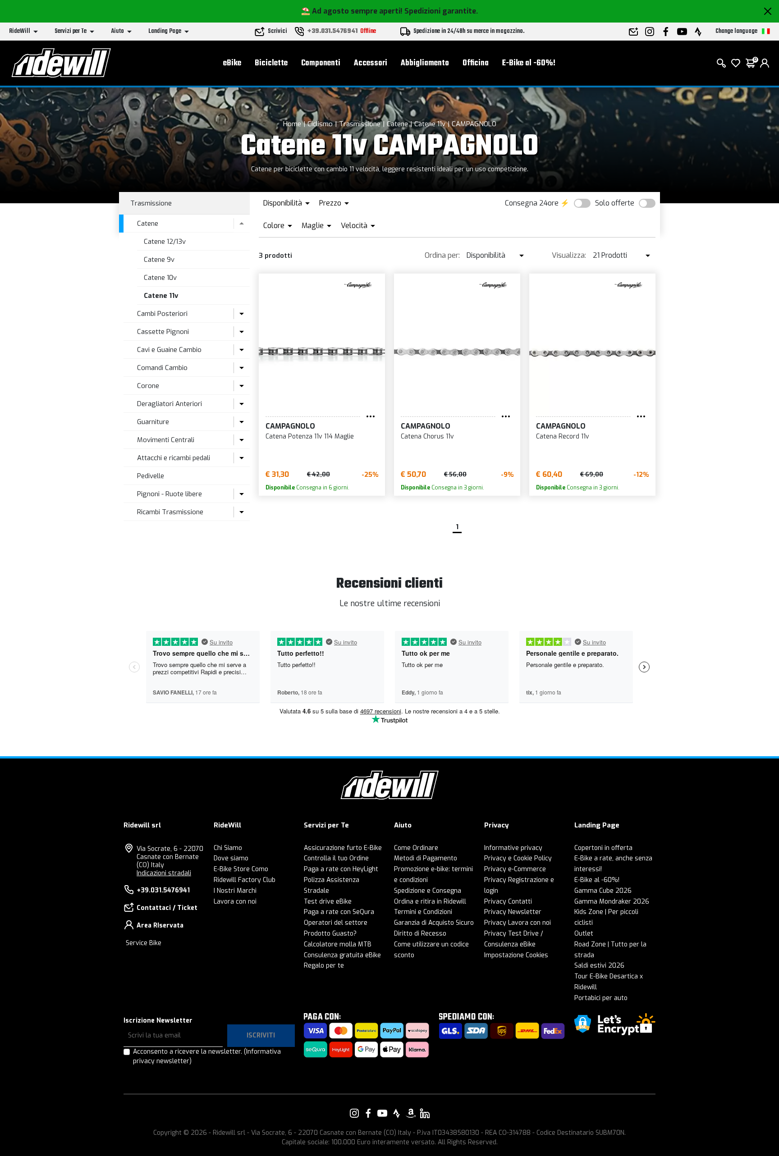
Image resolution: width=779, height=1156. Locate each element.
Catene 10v (160, 277)
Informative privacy (513, 848)
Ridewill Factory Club (244, 880)
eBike (232, 63)
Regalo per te (324, 965)
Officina (476, 63)
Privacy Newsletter (512, 912)
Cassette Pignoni (163, 331)
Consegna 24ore (532, 203)
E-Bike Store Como (241, 869)
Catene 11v (429, 123)
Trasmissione (359, 123)
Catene (397, 123)
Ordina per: (442, 255)
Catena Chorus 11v (427, 436)
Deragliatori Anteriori (169, 403)
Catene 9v (159, 259)
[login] (764, 63)
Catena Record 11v (562, 436)
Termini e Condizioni (423, 912)
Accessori (370, 63)
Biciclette (271, 63)
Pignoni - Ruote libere (169, 493)
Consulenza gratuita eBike (342, 955)
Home (292, 123)
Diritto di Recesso (420, 933)
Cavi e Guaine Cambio (169, 349)
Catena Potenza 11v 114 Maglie (310, 436)
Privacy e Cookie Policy (518, 858)
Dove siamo (231, 858)
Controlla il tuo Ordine (336, 858)
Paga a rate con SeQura (339, 912)
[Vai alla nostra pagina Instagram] (354, 1113)
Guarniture (153, 421)
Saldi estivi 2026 (599, 965)
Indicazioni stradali (164, 873)
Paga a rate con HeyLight (341, 869)
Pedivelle (150, 475)
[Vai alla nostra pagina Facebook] (368, 1113)
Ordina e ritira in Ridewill (430, 901)
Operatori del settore (335, 922)
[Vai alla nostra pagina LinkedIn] (424, 1113)
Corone (148, 385)
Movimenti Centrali (165, 439)
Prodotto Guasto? (330, 933)
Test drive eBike (328, 901)
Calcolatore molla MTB (337, 944)
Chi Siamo (228, 848)
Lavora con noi (235, 901)
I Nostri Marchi (235, 890)
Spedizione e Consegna (427, 890)
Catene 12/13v (165, 241)
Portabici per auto (601, 998)
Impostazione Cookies (516, 955)
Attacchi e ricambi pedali (173, 457)
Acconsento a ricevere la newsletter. (207, 1056)
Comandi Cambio (162, 367)
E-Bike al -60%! (528, 63)
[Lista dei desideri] (735, 63)
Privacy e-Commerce (515, 869)
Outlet (583, 933)
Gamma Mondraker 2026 (611, 901)
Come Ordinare (416, 848)
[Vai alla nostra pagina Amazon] (410, 1113)
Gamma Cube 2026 (603, 890)
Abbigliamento (425, 63)
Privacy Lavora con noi (517, 922)
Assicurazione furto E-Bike (343, 848)
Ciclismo (320, 123)
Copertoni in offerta (603, 848)
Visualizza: (569, 255)
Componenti (320, 63)
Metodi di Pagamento (425, 858)
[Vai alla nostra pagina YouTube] (382, 1113)
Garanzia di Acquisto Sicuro (434, 922)
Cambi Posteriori (162, 313)
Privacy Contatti (508, 901)
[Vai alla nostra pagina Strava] (396, 1113)
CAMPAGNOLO (474, 123)
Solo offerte (614, 203)
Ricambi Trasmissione (170, 511)
